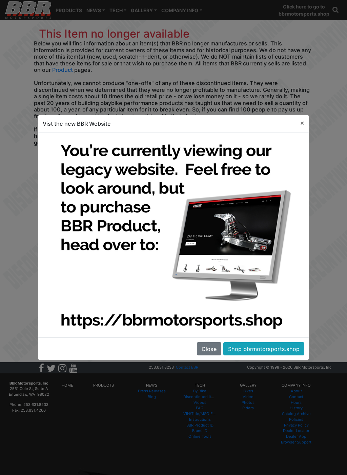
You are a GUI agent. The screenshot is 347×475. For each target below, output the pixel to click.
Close (209, 349)
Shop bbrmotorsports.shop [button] (264, 349)
